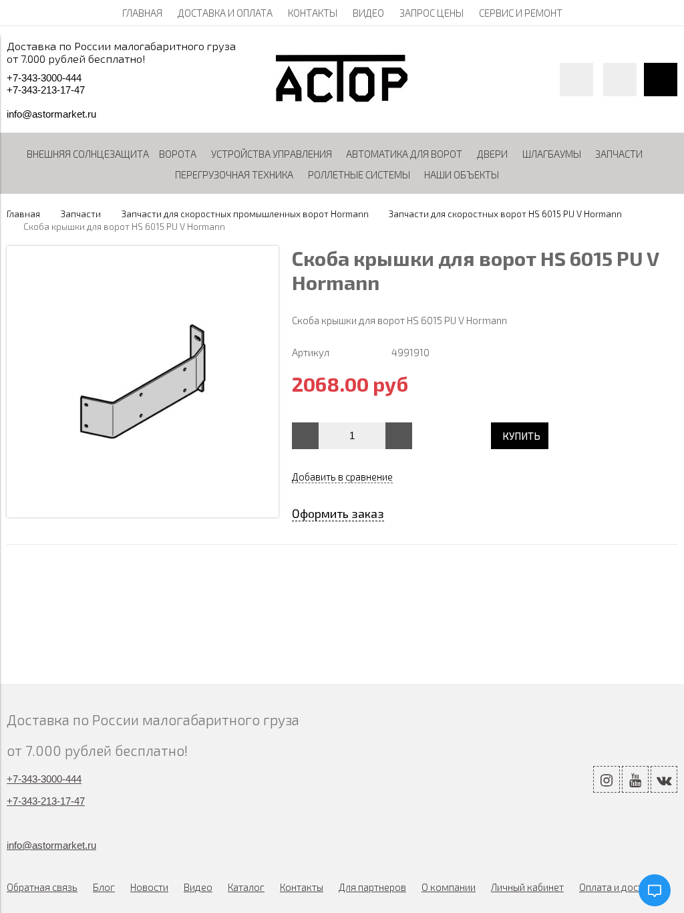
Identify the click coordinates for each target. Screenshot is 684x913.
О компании (448, 887)
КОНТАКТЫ (312, 13)
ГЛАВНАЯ (142, 13)
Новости (149, 887)
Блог (104, 887)
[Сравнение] (620, 79)
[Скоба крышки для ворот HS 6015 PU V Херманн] (143, 513)
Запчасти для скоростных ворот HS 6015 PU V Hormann (505, 214)
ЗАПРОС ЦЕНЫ (431, 13)
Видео (198, 887)
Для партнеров (372, 887)
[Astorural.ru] (341, 98)
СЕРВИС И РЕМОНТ (520, 13)
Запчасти (81, 214)
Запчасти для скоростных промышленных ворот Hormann (245, 214)
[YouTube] (635, 779)
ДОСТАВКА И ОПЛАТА (225, 13)
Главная (23, 214)
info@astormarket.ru (51, 114)
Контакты (301, 887)
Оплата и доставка (621, 887)
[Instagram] (606, 779)
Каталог (246, 887)
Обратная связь (42, 887)
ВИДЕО (368, 13)
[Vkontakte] (664, 779)
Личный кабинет (527, 887)
